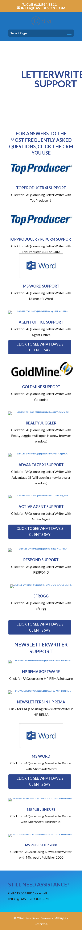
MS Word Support (41, 286)
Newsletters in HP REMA (41, 702)
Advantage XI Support (41, 464)
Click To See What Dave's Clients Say (39, 347)
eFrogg (41, 596)
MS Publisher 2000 (41, 845)
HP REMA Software (41, 671)
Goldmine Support (41, 386)
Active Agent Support (41, 506)
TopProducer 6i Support (41, 188)
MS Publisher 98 (41, 809)
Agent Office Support (41, 322)
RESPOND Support (41, 559)
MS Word (41, 756)
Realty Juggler (41, 423)
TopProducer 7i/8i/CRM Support (41, 239)
